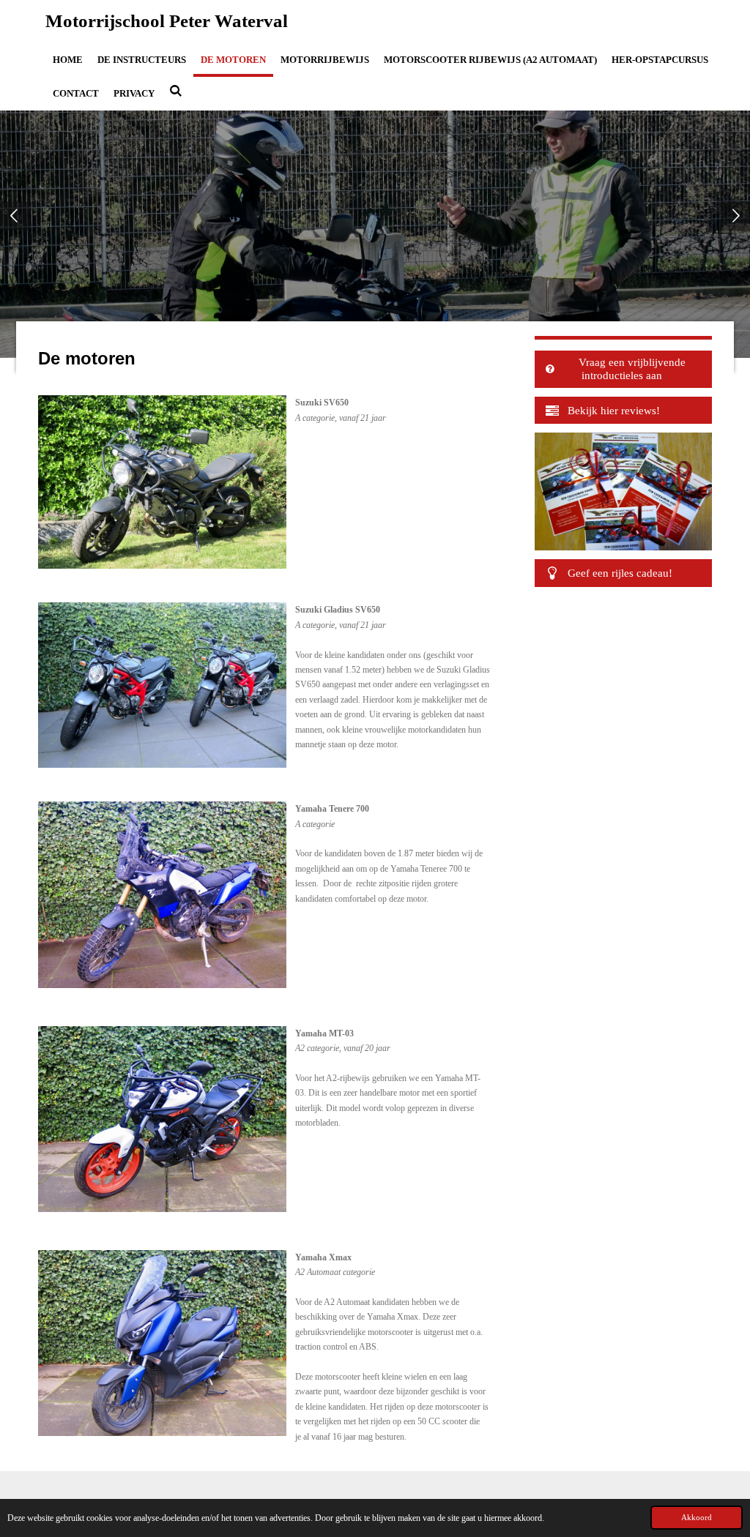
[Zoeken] (176, 91)
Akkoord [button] (696, 1517)
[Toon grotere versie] (162, 482)
